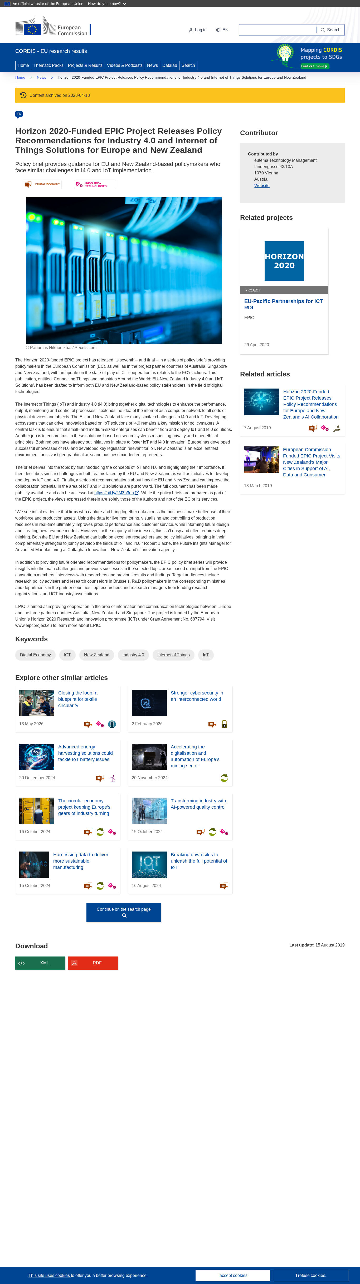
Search (188, 65)
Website (262, 185)
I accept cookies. (233, 1275)
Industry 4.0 (133, 655)
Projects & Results (85, 65)
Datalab (169, 65)
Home (23, 65)
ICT (67, 655)
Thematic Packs (48, 65)
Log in (201, 30)
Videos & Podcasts (125, 65)
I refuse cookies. (311, 1275)
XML (44, 963)
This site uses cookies (49, 1275)
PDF (97, 963)
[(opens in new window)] (57, 26)
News (152, 65)
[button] (222, 30)
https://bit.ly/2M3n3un (115, 493)
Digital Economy (35, 655)
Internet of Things (173, 655)
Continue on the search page (124, 909)
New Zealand (96, 655)
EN (19, 114)
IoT (206, 655)
